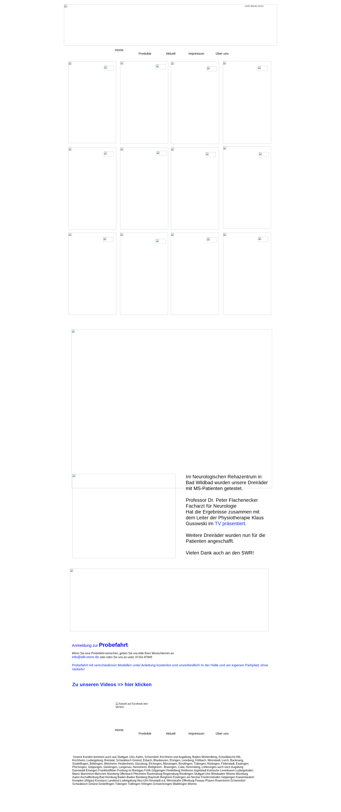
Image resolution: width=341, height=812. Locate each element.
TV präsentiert (230, 523)
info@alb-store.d (84, 657)
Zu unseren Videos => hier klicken (112, 684)
